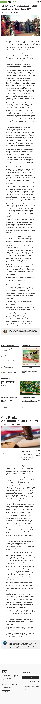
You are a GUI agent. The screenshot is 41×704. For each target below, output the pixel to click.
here (24, 87)
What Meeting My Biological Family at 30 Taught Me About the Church (10, 361)
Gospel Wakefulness (24, 644)
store (33, 686)
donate (37, 686)
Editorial (19, 1)
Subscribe (30, 367)
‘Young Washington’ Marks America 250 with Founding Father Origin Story (31, 401)
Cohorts (34, 1)
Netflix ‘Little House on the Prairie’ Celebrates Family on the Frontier (9, 405)
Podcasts (24, 1)
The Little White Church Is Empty (29, 397)
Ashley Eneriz (3, 398)
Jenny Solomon (10, 368)
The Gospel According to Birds (9, 372)
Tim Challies (23, 53)
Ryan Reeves (14, 12)
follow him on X (16, 647)
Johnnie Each (24, 398)
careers (28, 684)
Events (29, 1)
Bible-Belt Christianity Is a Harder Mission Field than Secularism (8, 383)
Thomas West (3, 385)
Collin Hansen (24, 374)
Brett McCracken (4, 350)
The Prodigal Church (19, 646)
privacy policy (35, 684)
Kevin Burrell (3, 373)
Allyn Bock (3, 356)
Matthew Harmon (4, 403)
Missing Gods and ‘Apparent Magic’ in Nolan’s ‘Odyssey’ (9, 349)
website (15, 199)
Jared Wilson (14, 53)
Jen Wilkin (29, 374)
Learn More (5, 691)
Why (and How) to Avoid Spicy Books (9, 397)
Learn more (23, 696)
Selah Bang (29, 398)
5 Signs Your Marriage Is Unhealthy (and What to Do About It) (10, 367)
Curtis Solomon (4, 368)
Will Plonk (3, 362)
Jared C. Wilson (15, 424)
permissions (27, 686)
